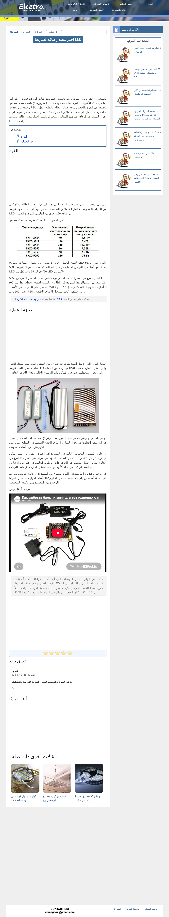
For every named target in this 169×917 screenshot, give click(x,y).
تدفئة (74, 10)
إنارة (150, 4)
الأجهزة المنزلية (97, 10)
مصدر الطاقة (126, 4)
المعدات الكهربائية (101, 4)
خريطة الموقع (133, 908)
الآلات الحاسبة (130, 29)
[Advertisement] (58, 65)
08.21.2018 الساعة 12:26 (23, 674)
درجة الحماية (28, 141)
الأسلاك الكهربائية (76, 4)
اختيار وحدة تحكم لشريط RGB (38, 299)
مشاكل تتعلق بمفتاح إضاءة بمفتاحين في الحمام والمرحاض (147, 136)
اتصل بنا (117, 908)
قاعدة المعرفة (119, 10)
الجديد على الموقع (138, 40)
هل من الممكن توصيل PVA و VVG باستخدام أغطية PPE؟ (147, 73)
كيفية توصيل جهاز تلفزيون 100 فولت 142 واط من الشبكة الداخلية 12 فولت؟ (147, 115)
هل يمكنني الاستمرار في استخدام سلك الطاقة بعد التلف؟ (146, 178)
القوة (24, 136)
